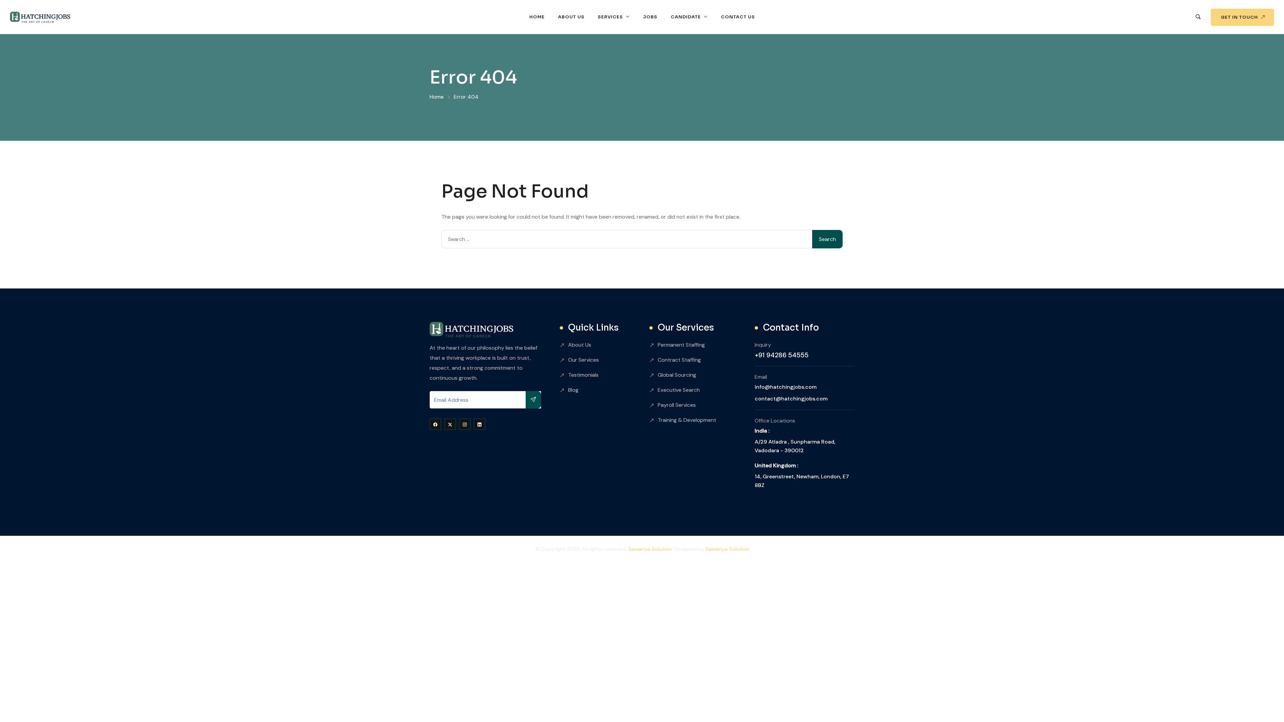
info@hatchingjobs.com (786, 386)
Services (610, 17)
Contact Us (738, 17)
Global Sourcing (677, 374)
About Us (571, 17)
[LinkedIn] (479, 424)
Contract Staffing (679, 359)
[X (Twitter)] (450, 424)
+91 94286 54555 (782, 355)
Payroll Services (677, 404)
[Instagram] (464, 424)
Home (537, 17)
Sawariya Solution (650, 549)
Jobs (650, 17)
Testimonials (583, 374)
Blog (573, 389)
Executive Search (679, 389)
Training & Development (687, 420)
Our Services (583, 359)
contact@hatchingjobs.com (791, 398)
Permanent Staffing (681, 344)
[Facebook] (435, 424)
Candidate (686, 17)
